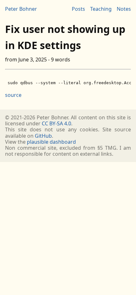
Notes (124, 8)
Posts (78, 8)
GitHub (43, 135)
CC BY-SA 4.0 (56, 123)
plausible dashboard (51, 141)
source (13, 94)
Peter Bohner (21, 8)
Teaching (101, 8)
